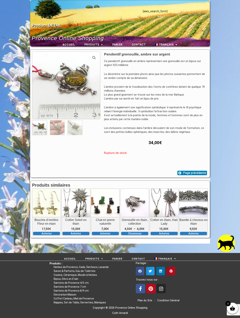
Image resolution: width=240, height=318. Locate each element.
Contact (139, 44)
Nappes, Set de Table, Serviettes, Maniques (80, 302)
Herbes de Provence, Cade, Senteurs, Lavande (81, 267)
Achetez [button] (46, 233)
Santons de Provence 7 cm (70, 286)
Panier (117, 44)
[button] (94, 57)
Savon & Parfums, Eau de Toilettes (74, 270)
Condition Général (168, 300)
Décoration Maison (65, 294)
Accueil (69, 44)
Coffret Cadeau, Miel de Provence (74, 298)
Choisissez (135, 233)
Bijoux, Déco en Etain (66, 278)
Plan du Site (144, 300)
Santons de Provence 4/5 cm (71, 282)
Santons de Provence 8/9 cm (71, 290)
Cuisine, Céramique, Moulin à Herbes (75, 274)
